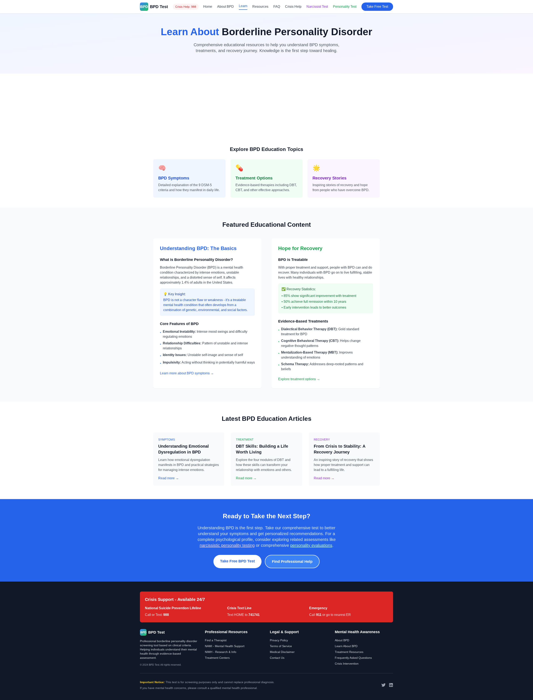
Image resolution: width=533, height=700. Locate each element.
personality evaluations (311, 545)
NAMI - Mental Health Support (224, 646)
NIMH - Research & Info (220, 652)
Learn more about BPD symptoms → (187, 373)
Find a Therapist (216, 640)
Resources (260, 6)
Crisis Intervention (347, 663)
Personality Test (344, 6)
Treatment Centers (217, 657)
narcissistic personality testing (227, 545)
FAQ (276, 6)
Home (207, 6)
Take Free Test (377, 6)
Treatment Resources (349, 652)
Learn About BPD (346, 646)
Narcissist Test (317, 6)
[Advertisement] (266, 115)
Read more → (168, 478)
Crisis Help (293, 6)
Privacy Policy (279, 640)
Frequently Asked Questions (353, 657)
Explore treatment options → (299, 379)
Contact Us (277, 657)
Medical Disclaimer (282, 652)
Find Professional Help (292, 561)
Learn (243, 6)
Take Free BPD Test (237, 561)
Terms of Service (281, 646)
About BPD (225, 6)
